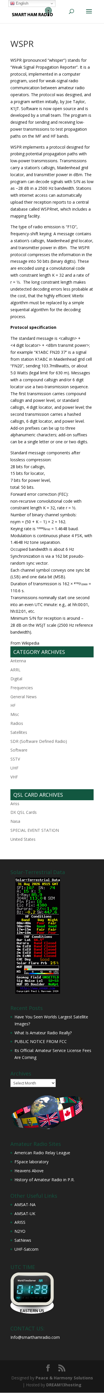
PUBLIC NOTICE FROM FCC (40, 1041)
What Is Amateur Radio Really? (43, 1032)
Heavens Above (29, 1170)
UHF (14, 768)
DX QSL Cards (23, 812)
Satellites (18, 732)
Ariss (14, 803)
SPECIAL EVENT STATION (34, 830)
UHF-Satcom (26, 1249)
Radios (16, 723)
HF (13, 705)
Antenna (18, 660)
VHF (14, 777)
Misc (14, 714)
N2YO (19, 1231)
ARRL (15, 669)
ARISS (19, 1222)
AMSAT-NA (25, 1204)
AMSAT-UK (24, 1213)
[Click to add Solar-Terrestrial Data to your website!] (37, 992)
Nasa (15, 821)
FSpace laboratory (31, 1161)
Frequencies (21, 687)
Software (18, 750)
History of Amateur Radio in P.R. (44, 1179)
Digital (16, 678)
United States (23, 839)
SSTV (15, 759)
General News (23, 696)
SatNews (22, 1240)
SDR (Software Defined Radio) (38, 741)
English (21, 3)
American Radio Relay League (42, 1152)
